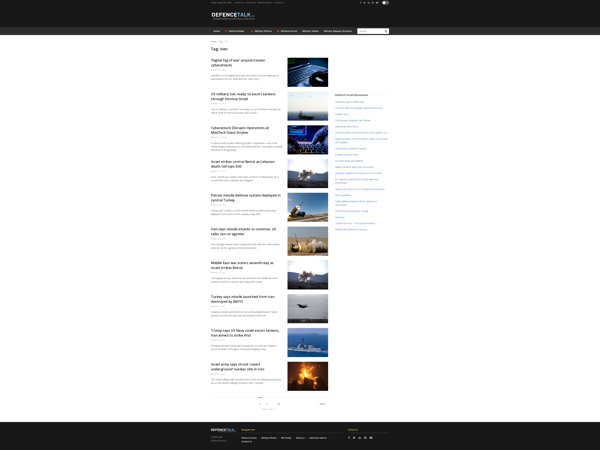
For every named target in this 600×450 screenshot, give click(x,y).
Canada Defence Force (346, 154)
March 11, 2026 (219, 137)
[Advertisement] (362, 63)
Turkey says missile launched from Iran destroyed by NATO (242, 299)
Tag (220, 41)
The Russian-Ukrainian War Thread (352, 120)
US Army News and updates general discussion (359, 108)
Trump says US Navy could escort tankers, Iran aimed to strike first (245, 333)
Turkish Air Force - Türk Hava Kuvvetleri (355, 223)
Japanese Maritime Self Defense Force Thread (358, 173)
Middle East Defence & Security (351, 229)
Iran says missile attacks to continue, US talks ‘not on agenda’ (243, 231)
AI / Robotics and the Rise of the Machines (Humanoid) (356, 181)
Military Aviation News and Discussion (354, 167)
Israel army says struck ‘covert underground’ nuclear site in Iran (237, 366)
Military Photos (263, 31)
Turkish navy (341, 114)
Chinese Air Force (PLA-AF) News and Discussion (360, 189)
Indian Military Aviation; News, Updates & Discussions (356, 203)
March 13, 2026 (219, 70)
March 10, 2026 (219, 205)
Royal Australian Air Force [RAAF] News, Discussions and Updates (361, 140)
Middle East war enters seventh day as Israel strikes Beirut (242, 265)
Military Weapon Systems (338, 31)
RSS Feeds (251, 2)
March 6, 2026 (218, 272)
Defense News (236, 31)
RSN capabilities (343, 195)
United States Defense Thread (350, 148)
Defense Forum (289, 31)
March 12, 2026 (219, 103)
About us (239, 2)
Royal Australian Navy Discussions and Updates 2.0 (361, 132)
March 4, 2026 (218, 340)
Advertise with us (264, 2)
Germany (339, 217)
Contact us (279, 2)
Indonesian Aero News (346, 126)
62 (279, 403)
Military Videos (310, 31)
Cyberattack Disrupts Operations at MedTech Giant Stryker (240, 130)
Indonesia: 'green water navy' (350, 101)
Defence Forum (249, 437)
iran (226, 41)
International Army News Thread (351, 211)
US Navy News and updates (349, 160)
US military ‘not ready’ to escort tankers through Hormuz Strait (243, 96)
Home (216, 31)
